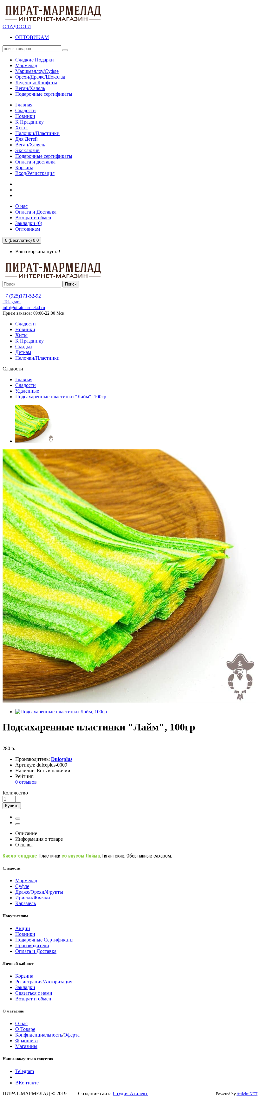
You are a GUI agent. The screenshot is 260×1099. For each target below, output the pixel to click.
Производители (32, 945)
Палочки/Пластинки (37, 133)
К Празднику (29, 122)
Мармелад (26, 880)
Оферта (71, 1035)
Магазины (26, 1046)
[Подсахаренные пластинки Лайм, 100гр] (34, 441)
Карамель (25, 903)
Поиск (70, 284)
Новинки (25, 116)
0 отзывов (26, 782)
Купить (11, 805)
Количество (15, 792)
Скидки (23, 346)
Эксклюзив (27, 150)
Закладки (25, 987)
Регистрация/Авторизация (43, 981)
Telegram (12, 301)
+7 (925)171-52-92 (22, 296)
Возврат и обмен (33, 998)
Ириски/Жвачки (32, 897)
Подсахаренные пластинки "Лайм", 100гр (60, 396)
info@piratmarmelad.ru (24, 307)
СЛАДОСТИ (17, 26)
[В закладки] (17, 818)
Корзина (24, 167)
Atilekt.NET (247, 1093)
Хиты (21, 127)
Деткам (23, 352)
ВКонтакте (27, 1082)
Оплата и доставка (35, 161)
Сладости (25, 110)
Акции (22, 928)
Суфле (22, 886)
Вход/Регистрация (35, 173)
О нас (21, 1023)
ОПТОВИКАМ (32, 37)
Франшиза (26, 1040)
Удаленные (27, 391)
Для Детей (26, 139)
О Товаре (25, 1029)
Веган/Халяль (30, 144)
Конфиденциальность (38, 1035)
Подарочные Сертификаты (44, 939)
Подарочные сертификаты (43, 156)
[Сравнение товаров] (17, 824)
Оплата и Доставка (35, 951)
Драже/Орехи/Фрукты (39, 892)
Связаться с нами (33, 993)
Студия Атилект (130, 1093)
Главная (23, 104)
